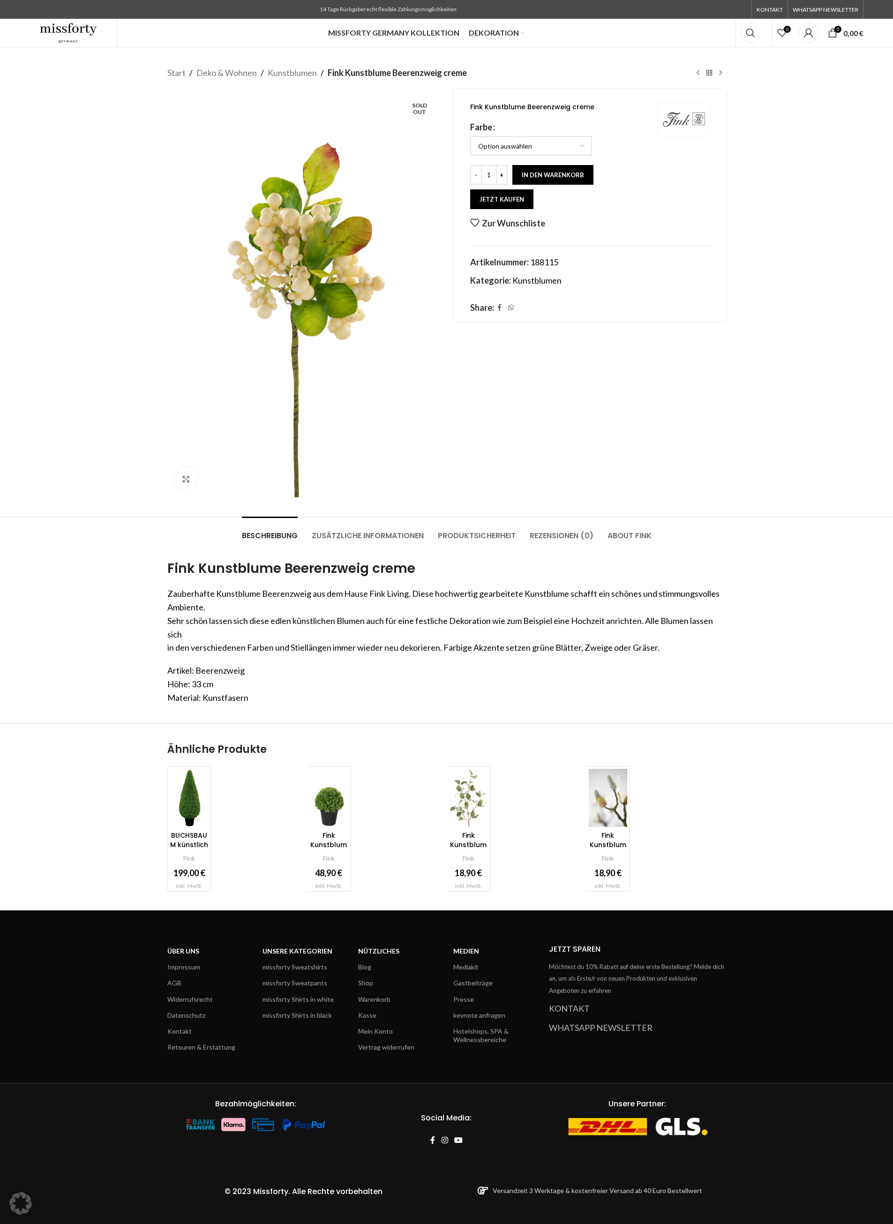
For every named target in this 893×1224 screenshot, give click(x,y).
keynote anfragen (479, 1015)
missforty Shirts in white (298, 999)
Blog (364, 967)
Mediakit (466, 967)
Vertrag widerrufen (386, 1047)
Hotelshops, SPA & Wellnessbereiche (481, 1035)
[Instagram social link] (444, 1140)
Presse (463, 999)
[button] (20, 1203)
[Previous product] (698, 72)
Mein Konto (375, 1031)
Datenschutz (186, 1015)
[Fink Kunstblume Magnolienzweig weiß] (608, 797)
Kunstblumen (292, 73)
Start (176, 73)
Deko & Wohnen (226, 73)
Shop (365, 983)
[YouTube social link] (458, 1140)
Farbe (481, 127)
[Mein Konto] (808, 32)
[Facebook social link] (499, 307)
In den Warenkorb (553, 175)
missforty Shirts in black (297, 1015)
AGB (174, 983)
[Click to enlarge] (186, 478)
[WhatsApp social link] (511, 307)
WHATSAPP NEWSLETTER (601, 1027)
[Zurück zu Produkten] (709, 72)
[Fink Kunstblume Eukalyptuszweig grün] (468, 797)
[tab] (270, 531)
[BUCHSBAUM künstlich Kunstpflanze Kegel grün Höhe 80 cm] (189, 797)
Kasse (367, 1015)
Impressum (183, 967)
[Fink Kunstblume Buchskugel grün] (328, 797)
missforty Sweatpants (295, 983)
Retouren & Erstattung (201, 1047)
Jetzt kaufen (502, 199)
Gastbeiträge (473, 983)
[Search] (750, 32)
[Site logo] (69, 32)
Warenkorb (374, 999)
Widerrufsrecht (190, 999)
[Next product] (720, 72)
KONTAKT (569, 1008)
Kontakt (179, 1031)
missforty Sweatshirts (295, 967)
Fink (189, 858)
